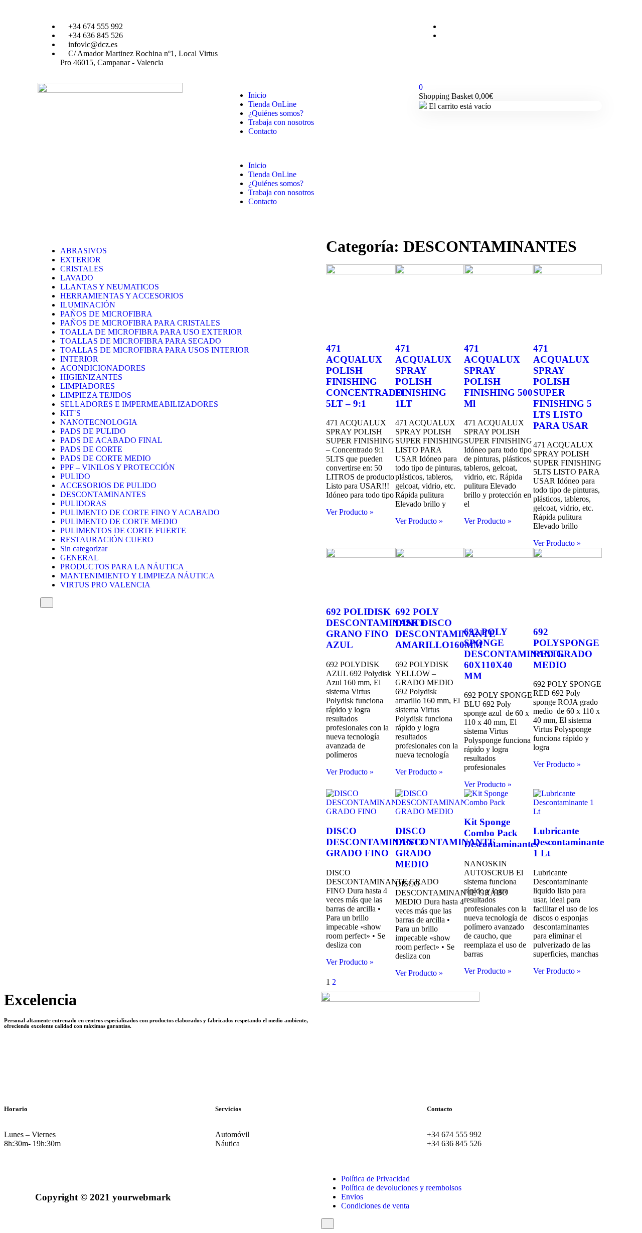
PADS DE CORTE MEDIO (105, 458)
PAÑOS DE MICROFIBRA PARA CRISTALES (140, 323)
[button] (321, 148)
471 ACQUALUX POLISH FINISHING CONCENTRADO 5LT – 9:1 (364, 376)
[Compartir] (609, 11)
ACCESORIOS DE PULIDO (108, 485)
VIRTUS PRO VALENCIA (105, 584)
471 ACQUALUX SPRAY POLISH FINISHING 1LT (423, 376)
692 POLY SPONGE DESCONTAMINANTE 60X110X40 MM (514, 654)
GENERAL (79, 557)
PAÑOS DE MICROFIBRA (106, 314)
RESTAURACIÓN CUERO (106, 539)
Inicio (257, 95)
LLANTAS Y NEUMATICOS (109, 286)
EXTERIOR (80, 259)
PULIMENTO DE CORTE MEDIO (119, 521)
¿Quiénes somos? (275, 113)
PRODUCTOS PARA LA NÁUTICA (122, 566)
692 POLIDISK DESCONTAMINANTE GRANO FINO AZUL (376, 628)
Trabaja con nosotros (281, 122)
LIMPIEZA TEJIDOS (95, 395)
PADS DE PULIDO (93, 431)
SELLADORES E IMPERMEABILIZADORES (139, 404)
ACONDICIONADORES (102, 368)
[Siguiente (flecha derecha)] (624, 616)
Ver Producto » (350, 512)
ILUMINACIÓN (87, 304)
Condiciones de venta (375, 1205)
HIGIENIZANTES (91, 377)
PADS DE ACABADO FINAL (111, 440)
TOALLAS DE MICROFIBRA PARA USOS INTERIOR (154, 350)
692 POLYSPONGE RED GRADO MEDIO (566, 648)
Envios (352, 1196)
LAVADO (76, 277)
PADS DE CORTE (91, 449)
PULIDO (75, 476)
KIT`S (70, 413)
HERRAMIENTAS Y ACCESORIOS (122, 295)
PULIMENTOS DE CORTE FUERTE (123, 530)
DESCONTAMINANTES (103, 494)
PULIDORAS (83, 503)
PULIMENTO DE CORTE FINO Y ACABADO (140, 512)
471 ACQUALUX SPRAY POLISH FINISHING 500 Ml (498, 376)
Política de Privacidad (375, 1178)
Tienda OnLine (272, 104)
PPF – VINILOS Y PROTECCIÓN (117, 467)
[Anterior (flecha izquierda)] (17, 616)
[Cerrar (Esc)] (631, 11)
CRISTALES (81, 268)
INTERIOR (79, 359)
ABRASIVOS (83, 250)
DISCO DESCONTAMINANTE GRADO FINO (376, 842)
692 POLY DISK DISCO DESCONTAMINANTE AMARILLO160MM (445, 628)
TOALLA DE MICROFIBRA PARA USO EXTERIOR (151, 332)
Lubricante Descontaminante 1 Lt (568, 842)
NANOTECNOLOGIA (98, 422)
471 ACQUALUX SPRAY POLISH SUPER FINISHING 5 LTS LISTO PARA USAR (562, 387)
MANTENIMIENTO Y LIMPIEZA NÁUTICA (137, 575)
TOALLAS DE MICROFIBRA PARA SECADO (140, 341)
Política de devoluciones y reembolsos (401, 1187)
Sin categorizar (83, 548)
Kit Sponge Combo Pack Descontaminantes (501, 833)
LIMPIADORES (87, 386)
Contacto (262, 131)
